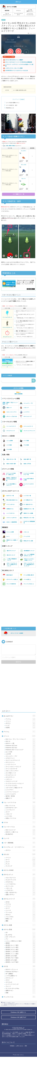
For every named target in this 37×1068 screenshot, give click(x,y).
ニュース (19, 838)
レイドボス (20, 816)
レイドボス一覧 (27, 495)
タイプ (20, 812)
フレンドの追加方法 (11, 583)
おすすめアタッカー (20, 807)
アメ (20, 939)
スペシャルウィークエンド (20, 766)
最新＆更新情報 (18, 393)
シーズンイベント (20, 764)
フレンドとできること (29, 583)
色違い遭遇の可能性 (10, 145)
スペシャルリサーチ (7, 327)
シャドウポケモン (11, 513)
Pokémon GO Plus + (20, 971)
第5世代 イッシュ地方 (20, 953)
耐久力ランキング (11, 555)
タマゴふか (20, 982)
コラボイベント (20, 758)
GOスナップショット (20, 969)
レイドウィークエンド (20, 792)
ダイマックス (20, 886)
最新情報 (7, 10)
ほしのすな (20, 934)
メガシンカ (26, 531)
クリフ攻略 (26, 440)
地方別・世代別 (20, 796)
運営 (26, 1045)
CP (20, 932)
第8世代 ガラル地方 (20, 960)
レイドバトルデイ (20, 794)
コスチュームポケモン (12, 517)
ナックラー (23, 150)
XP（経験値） (20, 973)
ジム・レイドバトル (19, 802)
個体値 (20, 943)
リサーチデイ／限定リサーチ (20, 787)
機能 (20, 921)
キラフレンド (20, 978)
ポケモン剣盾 (19, 925)
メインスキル (20, 916)
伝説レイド (9, 407)
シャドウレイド (20, 809)
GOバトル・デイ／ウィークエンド (20, 739)
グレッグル (23, 164)
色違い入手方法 (27, 463)
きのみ (20, 902)
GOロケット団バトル (20, 832)
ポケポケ (19, 854)
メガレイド (26, 407)
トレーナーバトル (19, 826)
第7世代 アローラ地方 (20, 958)
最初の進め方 (10, 575)
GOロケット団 (20, 743)
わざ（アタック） (20, 936)
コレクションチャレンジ (29, 430)
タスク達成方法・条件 (11, 105)
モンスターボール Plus (20, 988)
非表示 (22, 99)
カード (20, 859)
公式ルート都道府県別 (12, 522)
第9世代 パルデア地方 (20, 962)
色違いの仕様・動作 (11, 463)
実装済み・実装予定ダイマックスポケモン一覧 (11, 479)
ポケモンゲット (19, 874)
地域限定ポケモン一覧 (29, 508)
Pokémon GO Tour (20, 747)
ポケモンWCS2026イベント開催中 (14, 59)
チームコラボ (27, 536)
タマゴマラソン (20, 777)
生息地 (20, 727)
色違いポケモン (20, 894)
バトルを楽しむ (27, 579)
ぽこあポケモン (19, 716)
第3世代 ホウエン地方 (20, 949)
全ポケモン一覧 (10, 495)
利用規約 (12, 1045)
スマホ (19, 822)
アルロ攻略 (26, 444)
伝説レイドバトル (20, 818)
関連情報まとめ (10, 108)
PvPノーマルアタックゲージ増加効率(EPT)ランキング (29, 564)
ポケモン (20, 723)
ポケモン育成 (19, 929)
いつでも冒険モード (20, 975)
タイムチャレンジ (7, 336)
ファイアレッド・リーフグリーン (19, 847)
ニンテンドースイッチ (20, 984)
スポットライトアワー (12, 411)
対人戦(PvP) (20, 834)
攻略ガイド (20, 798)
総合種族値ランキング (29, 550)
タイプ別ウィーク (20, 773)
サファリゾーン (20, 762)
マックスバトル (19, 997)
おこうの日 (20, 752)
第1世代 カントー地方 (20, 945)
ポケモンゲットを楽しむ (12, 579)
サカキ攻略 (9, 449)
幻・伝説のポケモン (28, 504)
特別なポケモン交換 (28, 540)
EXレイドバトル (20, 805)
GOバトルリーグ (28, 416)
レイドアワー (27, 411)
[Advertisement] (18, 606)
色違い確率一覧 (27, 459)
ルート (8, 536)
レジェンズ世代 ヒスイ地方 (20, 941)
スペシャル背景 (10, 531)
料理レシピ (20, 918)
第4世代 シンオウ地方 (20, 951)
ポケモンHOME (19, 870)
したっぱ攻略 (10, 440)
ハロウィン (20, 779)
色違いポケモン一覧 (11, 459)
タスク (3, 19)
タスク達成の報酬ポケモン (13, 102)
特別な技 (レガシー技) (29, 517)
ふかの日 (20, 754)
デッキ (20, 864)
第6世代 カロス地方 (20, 955)
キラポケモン (20, 882)
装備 (20, 992)
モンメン (24, 178)
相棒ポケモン (20, 990)
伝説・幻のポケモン (20, 892)
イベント (18, 10)
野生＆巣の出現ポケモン (12, 500)
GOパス (20, 741)
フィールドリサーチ (7, 317)
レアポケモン (20, 890)
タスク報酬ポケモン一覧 (18, 194)
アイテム (20, 719)
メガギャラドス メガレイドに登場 (13, 68)
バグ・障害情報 (19, 842)
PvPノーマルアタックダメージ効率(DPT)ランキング (12, 564)
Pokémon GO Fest (20, 745)
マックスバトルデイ (20, 785)
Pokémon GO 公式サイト (18, 1012)
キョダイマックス (20, 879)
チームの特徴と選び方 (29, 575)
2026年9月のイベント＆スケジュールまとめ (16, 70)
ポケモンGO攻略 (12, 6)
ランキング (20, 866)
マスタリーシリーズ (20, 781)
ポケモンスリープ (19, 899)
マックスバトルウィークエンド (20, 783)
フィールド (20, 912)
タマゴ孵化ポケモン (28, 500)
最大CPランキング (11, 550)
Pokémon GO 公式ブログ (18, 1017)
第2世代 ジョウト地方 (20, 947)
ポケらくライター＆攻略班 (17, 633)
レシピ (20, 725)
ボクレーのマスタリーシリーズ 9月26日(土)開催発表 (18, 62)
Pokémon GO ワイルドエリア (20, 749)
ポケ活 (19, 966)
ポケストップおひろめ (12, 416)
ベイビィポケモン (11, 504)
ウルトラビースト (20, 877)
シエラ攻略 (9, 444)
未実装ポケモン (10, 508)
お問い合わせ (19, 1045)
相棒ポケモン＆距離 (28, 513)
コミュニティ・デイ (28, 403)
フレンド (20, 986)
